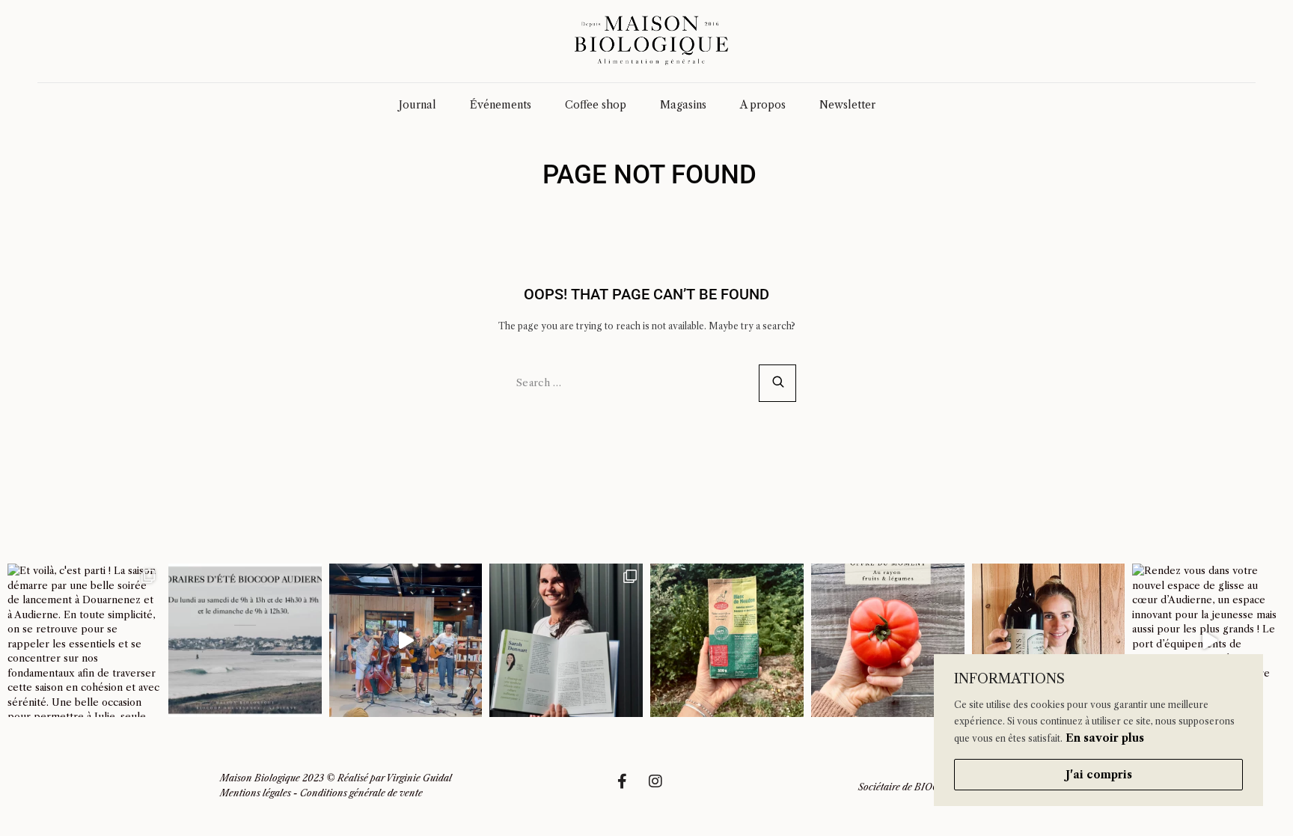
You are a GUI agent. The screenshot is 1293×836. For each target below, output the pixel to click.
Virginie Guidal (419, 778)
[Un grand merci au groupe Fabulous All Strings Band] (406, 640)
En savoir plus (1105, 738)
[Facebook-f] (629, 789)
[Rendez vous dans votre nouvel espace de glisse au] (1209, 640)
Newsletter (847, 105)
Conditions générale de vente (361, 793)
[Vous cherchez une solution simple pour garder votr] (727, 640)
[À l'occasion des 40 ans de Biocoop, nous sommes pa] (566, 640)
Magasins (683, 105)
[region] (1098, 730)
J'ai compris (1099, 774)
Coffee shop (595, 105)
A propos (763, 105)
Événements (500, 105)
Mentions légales (255, 793)
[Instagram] (663, 789)
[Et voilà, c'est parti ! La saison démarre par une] (84, 640)
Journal (417, 105)
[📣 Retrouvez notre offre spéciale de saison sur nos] (888, 640)
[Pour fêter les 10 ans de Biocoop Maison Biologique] (1048, 640)
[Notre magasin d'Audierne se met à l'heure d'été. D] (245, 640)
